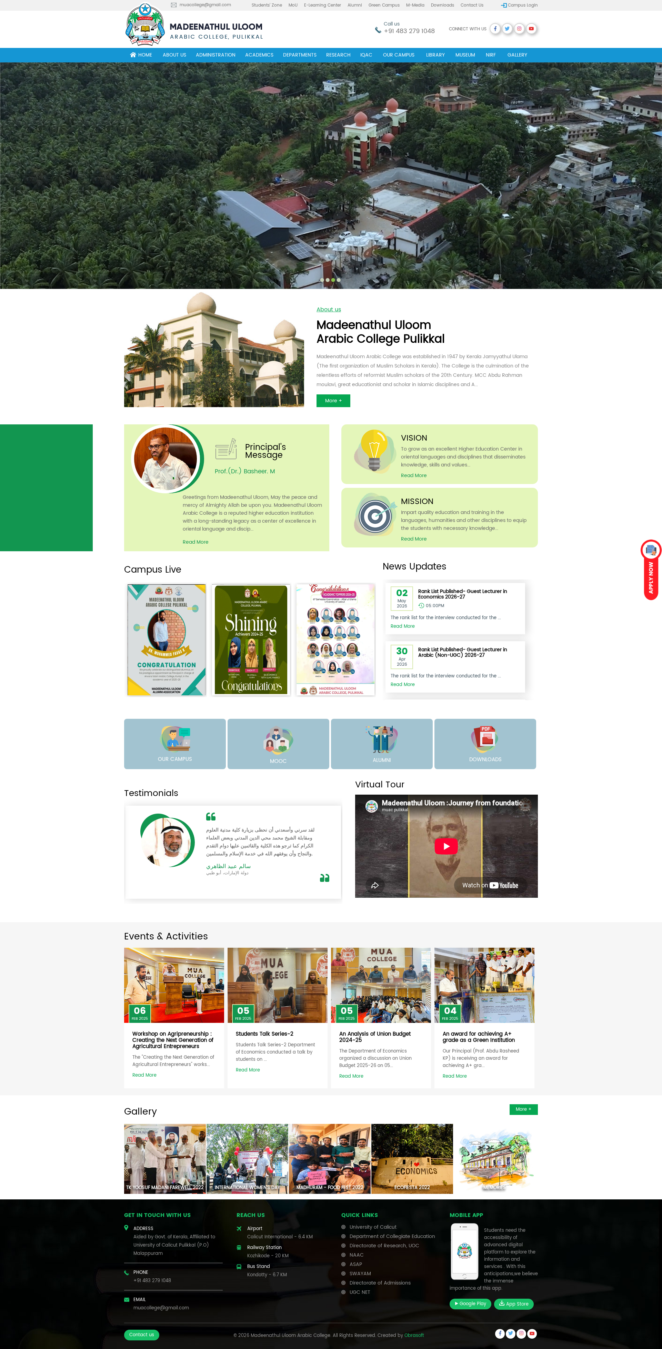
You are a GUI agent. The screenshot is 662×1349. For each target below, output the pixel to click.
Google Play (472, 1304)
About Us (174, 55)
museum (465, 55)
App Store (517, 1304)
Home (145, 55)
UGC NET (360, 1292)
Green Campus (384, 5)
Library (435, 55)
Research (338, 55)
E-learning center (322, 5)
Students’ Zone (267, 5)
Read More (196, 542)
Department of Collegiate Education (392, 1236)
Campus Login (523, 5)
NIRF (491, 55)
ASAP (356, 1264)
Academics (259, 55)
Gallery (517, 55)
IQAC (366, 55)
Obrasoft (414, 1335)
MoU (293, 5)
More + (333, 401)
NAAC (357, 1255)
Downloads (442, 5)
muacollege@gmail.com (205, 5)
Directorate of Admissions (380, 1283)
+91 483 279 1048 (409, 31)
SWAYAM (360, 1274)
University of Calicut (373, 1227)
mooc (278, 761)
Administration (215, 55)
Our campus (398, 55)
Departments (300, 55)
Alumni (355, 5)
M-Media (415, 5)
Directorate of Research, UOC (384, 1246)
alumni (382, 760)
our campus (175, 759)
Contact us (472, 5)
